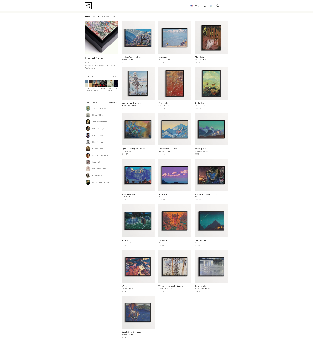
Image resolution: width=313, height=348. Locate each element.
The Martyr (200, 57)
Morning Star (200, 148)
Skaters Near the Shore (131, 103)
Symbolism (97, 17)
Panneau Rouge (165, 103)
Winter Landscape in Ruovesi (171, 286)
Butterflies (199, 103)
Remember (163, 57)
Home (87, 17)
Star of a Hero (201, 240)
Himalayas (162, 194)
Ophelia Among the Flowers (134, 148)
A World (125, 240)
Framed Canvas (95, 58)
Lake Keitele (200, 286)
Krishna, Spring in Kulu (131, 57)
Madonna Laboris (129, 194)
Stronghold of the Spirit (168, 148)
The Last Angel (164, 240)
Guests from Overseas (131, 332)
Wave (124, 286)
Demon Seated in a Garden (206, 194)
